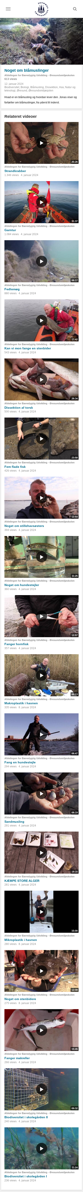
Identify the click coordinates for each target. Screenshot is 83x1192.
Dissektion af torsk (18, 407)
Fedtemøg (12, 289)
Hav (61, 87)
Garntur (10, 230)
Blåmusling (37, 87)
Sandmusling (14, 821)
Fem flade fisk (15, 466)
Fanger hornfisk (16, 644)
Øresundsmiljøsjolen (41, 90)
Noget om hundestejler (21, 585)
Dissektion (51, 87)
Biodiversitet (11, 87)
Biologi (25, 87)
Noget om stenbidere (20, 999)
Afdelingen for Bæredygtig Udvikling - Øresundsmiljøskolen (39, 75)
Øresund (22, 90)
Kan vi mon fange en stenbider (27, 348)
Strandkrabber (15, 171)
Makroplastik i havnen (21, 703)
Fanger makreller (17, 1058)
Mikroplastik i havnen (20, 940)
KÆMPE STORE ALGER (21, 880)
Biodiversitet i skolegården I (25, 1176)
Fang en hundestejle (20, 762)
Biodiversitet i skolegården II (26, 1117)
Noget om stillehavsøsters (24, 526)
